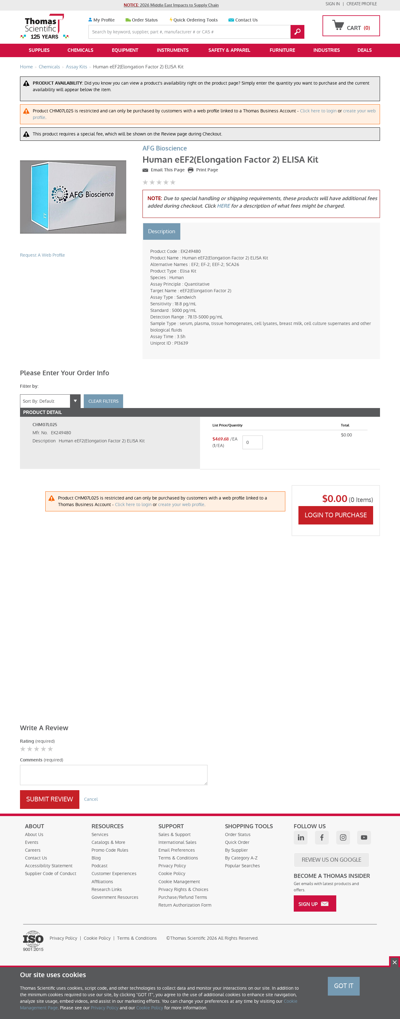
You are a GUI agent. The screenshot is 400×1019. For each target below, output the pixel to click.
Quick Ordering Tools (195, 20)
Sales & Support (174, 834)
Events (31, 842)
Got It (343, 986)
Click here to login (318, 111)
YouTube (364, 837)
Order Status (145, 20)
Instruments (173, 50)
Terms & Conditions (178, 858)
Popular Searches (242, 866)
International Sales (177, 842)
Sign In (333, 4)
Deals (365, 50)
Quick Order (237, 842)
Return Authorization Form (184, 905)
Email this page (167, 170)
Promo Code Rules (110, 850)
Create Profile (362, 4)
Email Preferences (176, 850)
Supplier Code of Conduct (50, 873)
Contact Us (246, 20)
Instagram (343, 837)
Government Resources (115, 897)
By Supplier (236, 850)
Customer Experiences (114, 873)
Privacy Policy (172, 866)
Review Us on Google (331, 860)
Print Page (206, 170)
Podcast (100, 866)
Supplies (39, 50)
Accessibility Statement (48, 866)
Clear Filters (103, 401)
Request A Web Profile (42, 255)
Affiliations (102, 882)
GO (297, 32)
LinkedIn (301, 837)
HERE (223, 206)
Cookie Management (179, 882)
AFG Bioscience (164, 148)
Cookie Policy (171, 873)
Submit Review (49, 799)
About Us (34, 834)
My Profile (103, 20)
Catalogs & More (108, 842)
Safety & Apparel (229, 50)
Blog (96, 858)
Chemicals (80, 50)
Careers (33, 850)
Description (161, 231)
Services (100, 834)
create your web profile (181, 504)
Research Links (107, 889)
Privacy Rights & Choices (183, 889)
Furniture (282, 50)
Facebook (322, 837)
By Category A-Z (241, 858)
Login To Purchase (336, 515)
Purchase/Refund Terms (182, 897)
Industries (326, 50)
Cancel (91, 799)
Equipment (125, 50)
